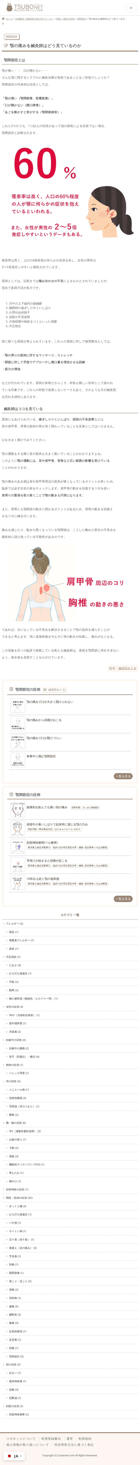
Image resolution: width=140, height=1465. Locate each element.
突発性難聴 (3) (17, 1098)
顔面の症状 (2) (14, 1406)
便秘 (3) (13, 1156)
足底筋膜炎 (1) (17, 1331)
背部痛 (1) (15, 1298)
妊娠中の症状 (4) (16, 1040)
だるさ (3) (15, 965)
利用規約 (85, 1439)
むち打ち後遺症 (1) (20, 973)
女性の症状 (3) (14, 1006)
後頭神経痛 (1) (17, 1381)
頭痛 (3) (13, 1389)
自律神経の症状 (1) (17, 1189)
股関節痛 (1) (16, 1272)
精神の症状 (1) (14, 1065)
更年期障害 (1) (17, 1023)
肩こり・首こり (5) (20, 1281)
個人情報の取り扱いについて (27, 1445)
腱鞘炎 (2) (15, 1314)
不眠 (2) (13, 981)
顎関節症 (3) (16, 1356)
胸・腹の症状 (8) (16, 1122)
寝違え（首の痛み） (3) (23, 1248)
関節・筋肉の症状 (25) (19, 1197)
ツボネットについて (21, 1439)
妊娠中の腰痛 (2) (19, 1048)
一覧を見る (123, 776)
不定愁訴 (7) (13, 957)
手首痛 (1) (15, 1256)
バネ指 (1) (15, 1222)
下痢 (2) (13, 1148)
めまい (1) (15, 1372)
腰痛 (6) (13, 1306)
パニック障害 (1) (19, 1073)
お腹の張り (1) (17, 1139)
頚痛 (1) (13, 1348)
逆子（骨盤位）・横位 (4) (24, 1056)
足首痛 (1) (15, 1339)
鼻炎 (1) (13, 948)
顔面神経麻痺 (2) (19, 1414)
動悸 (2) (13, 990)
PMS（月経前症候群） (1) (24, 1015)
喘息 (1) (13, 932)
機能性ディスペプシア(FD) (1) (26, 1164)
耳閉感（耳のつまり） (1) (24, 1106)
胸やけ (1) (15, 1181)
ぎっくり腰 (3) (17, 1206)
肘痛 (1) (13, 1264)
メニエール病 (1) (19, 1089)
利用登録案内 (51, 1439)
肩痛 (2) (13, 1289)
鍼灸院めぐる (127, 668)
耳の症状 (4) (13, 1081)
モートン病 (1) (17, 1231)
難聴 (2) (13, 1114)
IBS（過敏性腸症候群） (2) (25, 1131)
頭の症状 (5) (13, 1364)
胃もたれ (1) (16, 1173)
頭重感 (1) (15, 1398)
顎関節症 (12, 37)
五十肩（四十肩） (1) (21, 1239)
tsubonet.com (66, 1455)
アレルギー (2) (14, 923)
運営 (70, 1439)
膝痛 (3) (13, 1323)
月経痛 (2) (15, 1031)
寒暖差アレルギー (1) (21, 940)
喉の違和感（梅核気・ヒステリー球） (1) (33, 998)
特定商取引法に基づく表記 (74, 1445)
